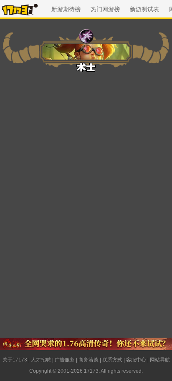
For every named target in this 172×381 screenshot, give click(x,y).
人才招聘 (41, 360)
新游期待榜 (66, 9)
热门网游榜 (105, 9)
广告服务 (65, 360)
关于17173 (15, 360)
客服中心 (136, 360)
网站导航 (160, 360)
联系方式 (112, 360)
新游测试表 (144, 9)
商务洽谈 (88, 360)
